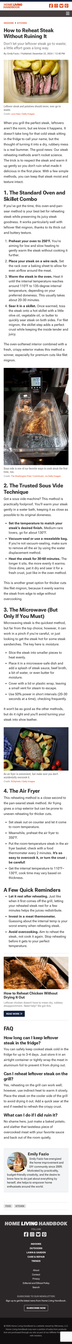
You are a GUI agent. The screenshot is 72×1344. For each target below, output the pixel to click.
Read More (13, 1013)
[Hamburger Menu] (67, 13)
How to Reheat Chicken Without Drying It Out (30, 995)
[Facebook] (51, 6)
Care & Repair (36, 1256)
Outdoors (36, 1248)
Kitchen (22, 23)
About (36, 1270)
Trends (36, 1261)
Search (36, 1287)
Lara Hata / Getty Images (22, 114)
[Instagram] (56, 6)
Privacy (36, 1278)
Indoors (9, 23)
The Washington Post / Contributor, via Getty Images (36, 476)
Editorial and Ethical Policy (36, 1283)
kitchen (20, 1206)
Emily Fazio (13, 53)
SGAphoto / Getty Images (23, 781)
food (8, 1206)
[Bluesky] (61, 6)
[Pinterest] (66, 6)
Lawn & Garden (36, 1252)
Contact (36, 1274)
